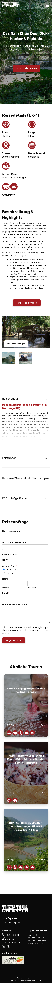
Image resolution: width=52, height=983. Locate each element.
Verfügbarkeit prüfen (27, 68)
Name (6, 578)
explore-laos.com (36, 937)
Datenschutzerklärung (25, 978)
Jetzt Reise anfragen (27, 302)
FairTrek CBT (33, 935)
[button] (26, 399)
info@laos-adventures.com (12, 940)
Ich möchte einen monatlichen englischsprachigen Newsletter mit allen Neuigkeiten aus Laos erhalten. (26, 630)
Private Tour (12, 569)
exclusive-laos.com (37, 940)
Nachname (31, 588)
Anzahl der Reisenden (14, 542)
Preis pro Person (10, 554)
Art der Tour (9, 566)
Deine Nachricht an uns (15, 604)
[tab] (26, 399)
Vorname (5, 588)
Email (5, 593)
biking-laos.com (35, 943)
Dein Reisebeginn (11, 530)
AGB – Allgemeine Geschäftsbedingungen (25, 980)
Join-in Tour (12, 573)
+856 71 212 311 (12, 935)
